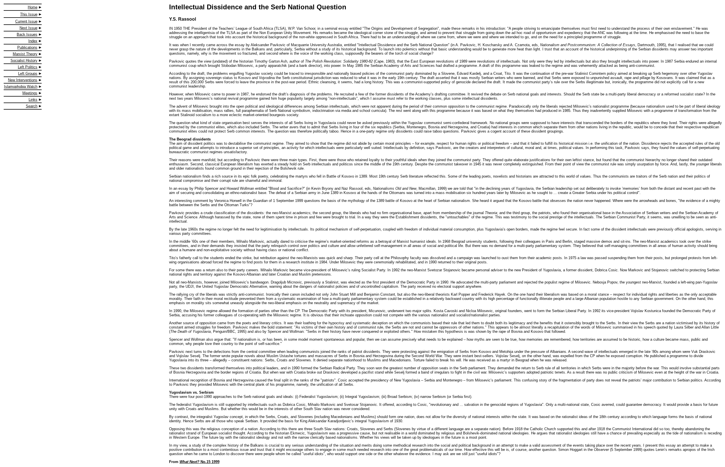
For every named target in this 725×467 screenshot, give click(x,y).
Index (32, 41)
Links (33, 99)
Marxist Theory (25, 54)
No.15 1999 (199, 462)
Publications (27, 47)
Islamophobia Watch (20, 86)
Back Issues (27, 34)
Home (32, 7)
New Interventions (22, 80)
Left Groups (27, 73)
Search (31, 106)
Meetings (29, 93)
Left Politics (27, 67)
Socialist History (23, 60)
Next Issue (28, 28)
